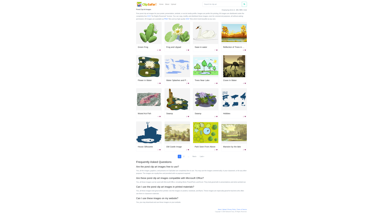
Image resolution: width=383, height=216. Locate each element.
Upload (173, 4)
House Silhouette (145, 147)
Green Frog (143, 47)
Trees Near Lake (202, 80)
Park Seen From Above (205, 147)
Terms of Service (242, 209)
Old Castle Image (174, 147)
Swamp (169, 113)
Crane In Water (230, 80)
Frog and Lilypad (173, 47)
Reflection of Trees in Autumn (236, 47)
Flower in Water (145, 80)
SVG (188, 19)
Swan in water (201, 47)
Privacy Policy (232, 209)
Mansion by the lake (232, 147)
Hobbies (226, 113)
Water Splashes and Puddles (179, 80)
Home (161, 4)
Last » (202, 156)
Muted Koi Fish (144, 113)
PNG (166, 19)
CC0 (149, 16)
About (167, 4)
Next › (194, 156)
